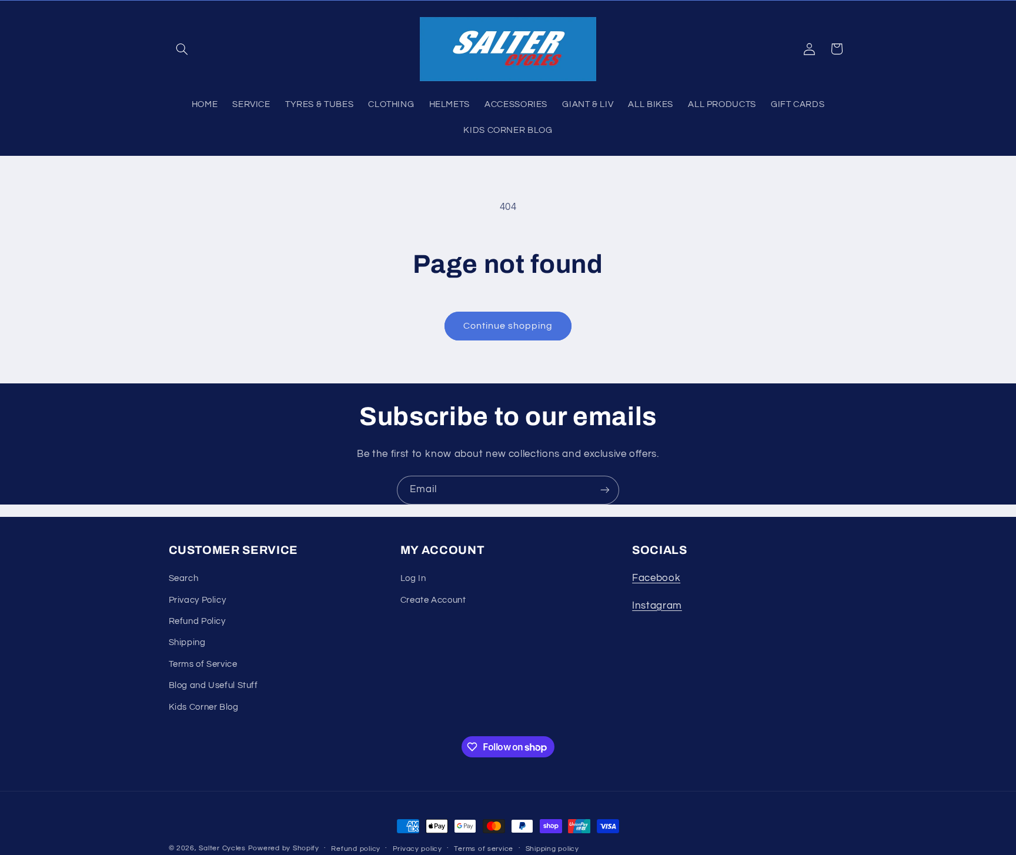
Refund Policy (197, 621)
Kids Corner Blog (204, 707)
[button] (182, 48)
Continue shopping (508, 325)
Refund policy (355, 849)
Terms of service (483, 849)
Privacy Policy (197, 600)
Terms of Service (203, 664)
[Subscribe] (605, 490)
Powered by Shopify (283, 848)
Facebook (656, 578)
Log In (413, 578)
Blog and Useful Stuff (213, 685)
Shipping (187, 643)
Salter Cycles (222, 848)
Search (184, 578)
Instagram (657, 605)
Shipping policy (552, 849)
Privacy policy (417, 849)
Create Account (433, 600)
